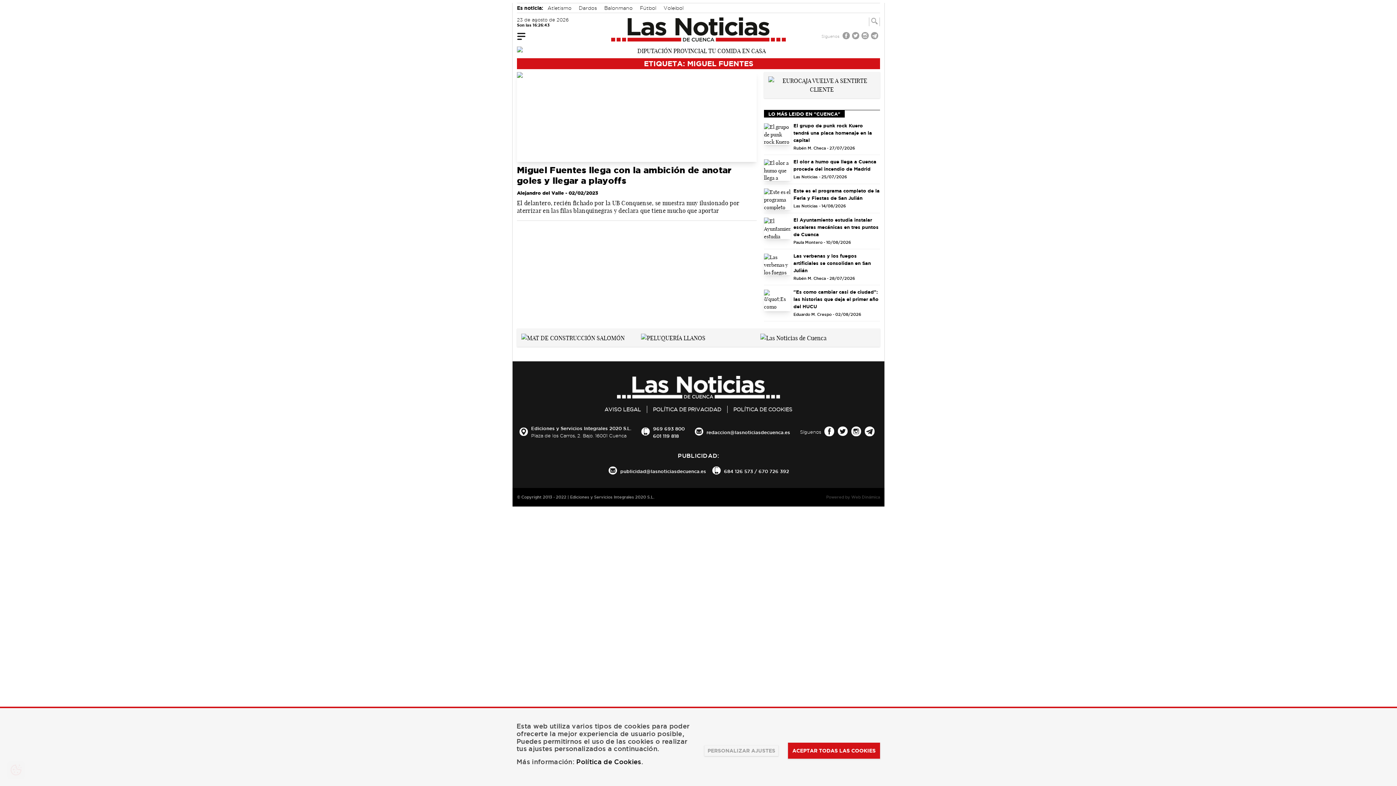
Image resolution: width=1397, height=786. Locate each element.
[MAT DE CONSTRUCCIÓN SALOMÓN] (573, 337)
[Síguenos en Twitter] (856, 36)
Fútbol (648, 8)
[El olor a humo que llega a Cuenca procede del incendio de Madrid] (777, 170)
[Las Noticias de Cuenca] (698, 29)
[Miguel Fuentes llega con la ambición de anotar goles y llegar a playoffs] (637, 117)
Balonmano (618, 8)
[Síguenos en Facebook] (847, 36)
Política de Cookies (762, 409)
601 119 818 (666, 435)
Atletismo (560, 8)
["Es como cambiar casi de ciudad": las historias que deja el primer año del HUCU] (777, 300)
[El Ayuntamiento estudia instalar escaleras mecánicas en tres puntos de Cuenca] (777, 228)
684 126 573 (738, 471)
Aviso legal (623, 409)
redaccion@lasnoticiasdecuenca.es (748, 432)
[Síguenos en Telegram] (875, 36)
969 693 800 (669, 428)
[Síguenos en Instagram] (866, 36)
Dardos (588, 8)
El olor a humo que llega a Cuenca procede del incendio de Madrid (834, 165)
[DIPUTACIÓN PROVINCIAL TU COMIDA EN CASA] (698, 50)
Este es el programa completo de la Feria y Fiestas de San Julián (836, 194)
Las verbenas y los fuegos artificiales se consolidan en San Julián (832, 263)
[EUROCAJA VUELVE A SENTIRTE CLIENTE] (822, 84)
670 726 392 (774, 471)
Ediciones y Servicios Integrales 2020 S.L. (581, 428)
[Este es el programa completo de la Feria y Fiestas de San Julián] (777, 199)
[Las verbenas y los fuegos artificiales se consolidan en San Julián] (777, 264)
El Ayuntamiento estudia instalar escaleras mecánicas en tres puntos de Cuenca (836, 227)
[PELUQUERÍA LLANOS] (673, 337)
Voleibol (674, 8)
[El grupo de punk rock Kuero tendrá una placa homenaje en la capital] (777, 134)
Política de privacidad (687, 409)
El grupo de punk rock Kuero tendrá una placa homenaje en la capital (832, 133)
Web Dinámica (865, 497)
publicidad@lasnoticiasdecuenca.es (663, 471)
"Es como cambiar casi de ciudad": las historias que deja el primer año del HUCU (836, 299)
